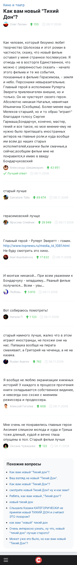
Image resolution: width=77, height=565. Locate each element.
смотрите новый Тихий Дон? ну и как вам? (39, 490)
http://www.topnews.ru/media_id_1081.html (36, 246)
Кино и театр (14, 5)
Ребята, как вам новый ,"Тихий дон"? (35, 496)
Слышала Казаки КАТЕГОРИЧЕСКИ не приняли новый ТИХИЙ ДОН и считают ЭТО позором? (36, 512)
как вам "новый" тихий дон (28, 522)
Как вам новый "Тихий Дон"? (29, 484)
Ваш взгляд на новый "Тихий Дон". (33, 478)
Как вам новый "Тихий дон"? (29, 472)
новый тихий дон (21, 502)
